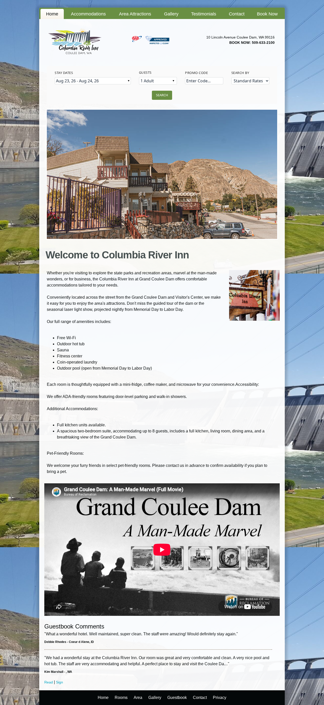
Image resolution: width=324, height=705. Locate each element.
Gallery (171, 13)
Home (52, 13)
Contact (237, 13)
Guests (145, 72)
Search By (240, 72)
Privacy (219, 697)
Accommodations (88, 13)
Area (138, 697)
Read (48, 682)
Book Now (267, 13)
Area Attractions (135, 13)
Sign (59, 682)
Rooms (121, 697)
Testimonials (203, 13)
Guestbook (177, 697)
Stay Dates (64, 72)
